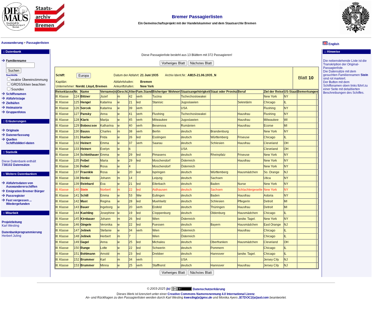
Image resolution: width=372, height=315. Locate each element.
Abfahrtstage (15, 98)
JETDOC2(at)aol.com (253, 297)
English (333, 44)
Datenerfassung (17, 135)
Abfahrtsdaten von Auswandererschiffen (21, 184)
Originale (12, 130)
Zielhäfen (12, 103)
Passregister (15, 196)
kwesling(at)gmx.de (198, 297)
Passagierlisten (37, 43)
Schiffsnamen (16, 94)
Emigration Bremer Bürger (25, 191)
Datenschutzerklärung (209, 289)
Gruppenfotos (16, 112)
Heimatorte (14, 107)
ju (168, 288)
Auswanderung (12, 43)
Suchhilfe (12, 75)
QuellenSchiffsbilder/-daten (20, 141)
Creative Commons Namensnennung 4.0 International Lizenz (211, 294)
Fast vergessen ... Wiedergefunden (19, 202)
